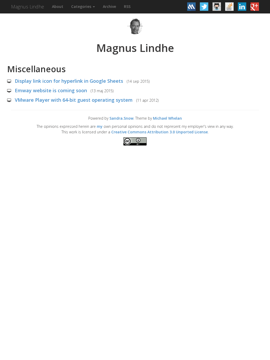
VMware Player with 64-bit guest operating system (74, 100)
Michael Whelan (167, 118)
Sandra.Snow (121, 118)
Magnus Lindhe (27, 6)
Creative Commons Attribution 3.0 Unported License (159, 131)
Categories (81, 6)
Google (4, 149)
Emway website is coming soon (51, 90)
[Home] (135, 25)
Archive (109, 6)
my (100, 126)
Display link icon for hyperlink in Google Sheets (69, 81)
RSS (127, 6)
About (57, 6)
